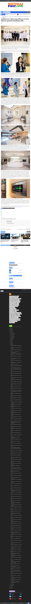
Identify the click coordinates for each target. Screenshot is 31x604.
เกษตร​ (22, 234)
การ (10, 317)
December (12, 333)
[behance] (12, 0)
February (12, 584)
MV (20, 312)
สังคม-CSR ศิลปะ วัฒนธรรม (13, 302)
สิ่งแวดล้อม (11, 297)
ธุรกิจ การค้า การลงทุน (5, 16)
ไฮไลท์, (16, 22)
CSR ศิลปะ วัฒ (17, 312)
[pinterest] (7, 0)
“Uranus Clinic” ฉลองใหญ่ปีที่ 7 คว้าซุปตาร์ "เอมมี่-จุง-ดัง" (13, 14)
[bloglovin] (8, 0)
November (12, 334)
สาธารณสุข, (13, 22)
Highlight (15, 275)
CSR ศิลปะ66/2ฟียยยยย (17, 316)
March (11, 344)
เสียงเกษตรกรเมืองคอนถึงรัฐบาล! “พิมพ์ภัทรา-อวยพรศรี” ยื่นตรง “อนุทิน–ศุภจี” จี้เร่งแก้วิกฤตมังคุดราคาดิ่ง (25, 241)
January (12, 585)
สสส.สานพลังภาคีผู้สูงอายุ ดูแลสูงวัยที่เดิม (15, 447)
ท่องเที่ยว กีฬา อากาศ (3, 234)
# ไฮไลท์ (13, 208)
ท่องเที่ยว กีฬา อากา (15, 317)
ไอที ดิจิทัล (15, 298)
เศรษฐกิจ (17, 306)
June (11, 340)
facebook (25, 245)
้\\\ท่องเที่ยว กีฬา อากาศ (14, 321)
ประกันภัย (11, 301)
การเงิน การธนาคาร (15, 297)
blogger (5, 245)
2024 (10, 330)
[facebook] (4, 0)
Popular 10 (11, 275)
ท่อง (11, 317)
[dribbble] (10, 0)
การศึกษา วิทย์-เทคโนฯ (25, 14)
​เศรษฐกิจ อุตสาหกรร (12, 322)
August (11, 338)
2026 (10, 328)
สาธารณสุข (10, 16)
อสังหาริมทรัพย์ (11, 298)
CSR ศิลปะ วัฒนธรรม (12, 306)
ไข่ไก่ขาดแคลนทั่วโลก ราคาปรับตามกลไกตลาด (16, 390)
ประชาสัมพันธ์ (19, 298)
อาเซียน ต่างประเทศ (17, 301)
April (11, 343)
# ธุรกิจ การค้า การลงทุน (5, 208)
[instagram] (13, 0)
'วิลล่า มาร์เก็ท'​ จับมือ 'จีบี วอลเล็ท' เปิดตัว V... (15, 467)
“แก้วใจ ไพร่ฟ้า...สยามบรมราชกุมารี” (14, 364)
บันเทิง (18, 296)
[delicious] (15, 0)
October (12, 335)
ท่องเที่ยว (18, 302)
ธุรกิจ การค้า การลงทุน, (9, 22)
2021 (10, 588)
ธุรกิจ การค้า (11, 311)
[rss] (11, 0)
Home (1, 16)
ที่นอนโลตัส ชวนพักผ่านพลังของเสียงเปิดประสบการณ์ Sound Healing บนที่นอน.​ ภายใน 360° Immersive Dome (5, 241)
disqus (15, 245)
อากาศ (10, 316)
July (11, 339)
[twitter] (6, 0)
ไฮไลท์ (13, 16)
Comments (19, 275)
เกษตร (15, 311)
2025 (10, 329)
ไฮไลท (13, 316)
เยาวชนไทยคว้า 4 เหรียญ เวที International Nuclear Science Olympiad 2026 (15, 241)
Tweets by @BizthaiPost (12, 287)
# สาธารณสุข (10, 208)
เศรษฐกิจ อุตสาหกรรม (12, 307)
